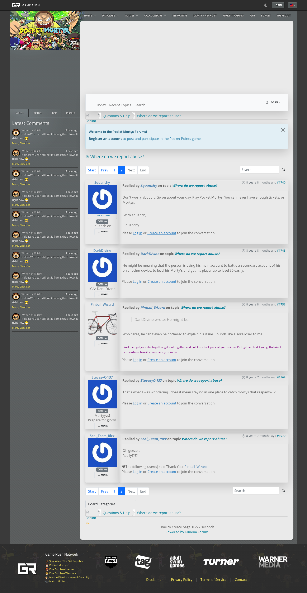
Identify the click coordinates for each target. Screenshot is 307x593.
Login (278, 5)
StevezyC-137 (102, 377)
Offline (102, 221)
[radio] (19, 113)
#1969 (281, 377)
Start (92, 170)
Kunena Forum (196, 532)
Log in (137, 233)
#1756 (281, 304)
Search (139, 105)
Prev (104, 170)
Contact (241, 579)
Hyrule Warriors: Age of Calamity (69, 577)
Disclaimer (154, 579)
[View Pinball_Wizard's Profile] (102, 320)
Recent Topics (120, 105)
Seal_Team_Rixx (102, 435)
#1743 (281, 250)
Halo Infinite (57, 581)
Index (101, 105)
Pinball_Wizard (102, 304)
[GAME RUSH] (25, 5)
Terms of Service (213, 579)
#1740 (281, 182)
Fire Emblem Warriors (62, 573)
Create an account (161, 233)
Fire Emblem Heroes (61, 569)
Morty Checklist (21, 143)
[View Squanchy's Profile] (102, 199)
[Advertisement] (45, 79)
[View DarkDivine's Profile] (102, 267)
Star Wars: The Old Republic (66, 561)
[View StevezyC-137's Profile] (102, 393)
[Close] (283, 130)
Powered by (174, 532)
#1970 (281, 436)
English (292, 5)
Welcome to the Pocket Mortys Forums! (118, 131)
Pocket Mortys (58, 565)
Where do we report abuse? (194, 185)
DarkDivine (102, 250)
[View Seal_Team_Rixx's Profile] (102, 452)
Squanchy (102, 182)
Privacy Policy (181, 579)
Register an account (105, 138)
